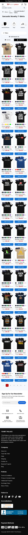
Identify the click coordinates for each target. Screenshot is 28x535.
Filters (6, 33)
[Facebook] (2, 497)
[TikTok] (16, 497)
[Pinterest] (12, 497)
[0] (25, 5)
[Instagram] (6, 497)
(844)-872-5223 (20, 413)
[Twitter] (9, 497)
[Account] (22, 5)
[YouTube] (19, 497)
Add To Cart (7, 63)
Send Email (22, 402)
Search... (4, 6)
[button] (11, 45)
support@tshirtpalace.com (7, 413)
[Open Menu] (2, 5)
